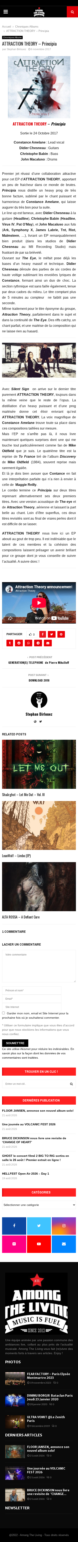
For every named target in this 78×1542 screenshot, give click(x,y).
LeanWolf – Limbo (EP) (16, 855)
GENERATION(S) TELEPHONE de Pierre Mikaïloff (39, 662)
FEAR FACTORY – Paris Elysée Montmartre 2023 (48, 1376)
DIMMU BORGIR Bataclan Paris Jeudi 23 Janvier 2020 (50, 1397)
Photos (13, 1362)
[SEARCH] (71, 1084)
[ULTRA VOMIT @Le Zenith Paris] (15, 1421)
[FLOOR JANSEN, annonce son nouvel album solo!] (15, 1451)
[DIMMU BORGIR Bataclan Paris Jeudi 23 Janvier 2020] (15, 1400)
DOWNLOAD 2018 (39, 680)
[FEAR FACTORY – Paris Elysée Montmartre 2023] (15, 1378)
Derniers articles (23, 1435)
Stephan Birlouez (16, 49)
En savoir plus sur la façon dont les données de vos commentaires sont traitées (38, 1053)
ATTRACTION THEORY (30, 124)
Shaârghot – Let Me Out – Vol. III (23, 794)
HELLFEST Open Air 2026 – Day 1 (25, 1173)
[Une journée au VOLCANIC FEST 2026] (15, 1473)
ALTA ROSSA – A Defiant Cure (21, 917)
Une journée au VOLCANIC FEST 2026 (29, 1124)
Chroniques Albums (12, 37)
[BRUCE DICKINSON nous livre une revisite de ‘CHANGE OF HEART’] (15, 1494)
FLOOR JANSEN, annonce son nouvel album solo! (38, 1110)
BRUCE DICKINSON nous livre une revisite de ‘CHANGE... (48, 1492)
